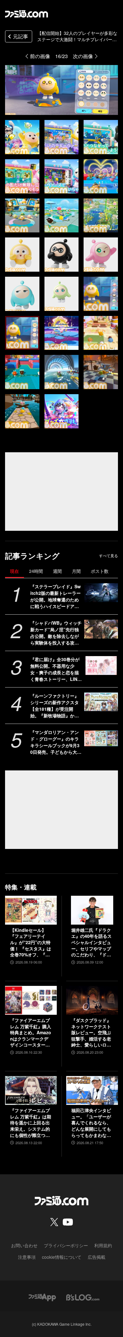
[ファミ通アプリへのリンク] (42, 1296)
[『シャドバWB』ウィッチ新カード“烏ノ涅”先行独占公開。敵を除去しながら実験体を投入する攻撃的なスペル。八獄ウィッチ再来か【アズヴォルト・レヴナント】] (101, 629)
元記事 (20, 36)
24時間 (36, 571)
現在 (14, 571)
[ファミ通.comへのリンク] (26, 14)
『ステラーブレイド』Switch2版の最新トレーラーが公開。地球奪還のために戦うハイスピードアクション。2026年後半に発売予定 (55, 596)
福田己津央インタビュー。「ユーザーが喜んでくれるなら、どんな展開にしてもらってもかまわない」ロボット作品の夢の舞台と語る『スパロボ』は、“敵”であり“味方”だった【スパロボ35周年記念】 (91, 1122)
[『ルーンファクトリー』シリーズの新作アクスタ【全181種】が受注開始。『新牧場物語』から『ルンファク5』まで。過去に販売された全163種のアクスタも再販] (101, 702)
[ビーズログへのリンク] (82, 1296)
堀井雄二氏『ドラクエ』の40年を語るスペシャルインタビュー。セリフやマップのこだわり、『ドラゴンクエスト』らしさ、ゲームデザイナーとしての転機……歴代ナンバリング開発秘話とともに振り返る (91, 942)
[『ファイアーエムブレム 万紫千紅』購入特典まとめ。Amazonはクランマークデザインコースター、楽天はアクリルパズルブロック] (31, 1000)
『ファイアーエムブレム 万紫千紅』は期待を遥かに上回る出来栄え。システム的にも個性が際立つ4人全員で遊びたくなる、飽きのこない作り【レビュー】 (30, 1122)
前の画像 (40, 56)
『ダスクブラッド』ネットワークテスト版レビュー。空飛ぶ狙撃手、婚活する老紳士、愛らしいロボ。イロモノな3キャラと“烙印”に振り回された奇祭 (91, 1032)
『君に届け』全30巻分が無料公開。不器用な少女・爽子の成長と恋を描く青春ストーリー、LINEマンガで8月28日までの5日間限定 (55, 669)
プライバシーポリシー (66, 1245)
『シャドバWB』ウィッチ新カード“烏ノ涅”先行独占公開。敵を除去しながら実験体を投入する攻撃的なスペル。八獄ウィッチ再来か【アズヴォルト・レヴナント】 (56, 633)
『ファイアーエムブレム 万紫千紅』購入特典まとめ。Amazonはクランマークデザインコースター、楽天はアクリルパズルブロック (30, 1032)
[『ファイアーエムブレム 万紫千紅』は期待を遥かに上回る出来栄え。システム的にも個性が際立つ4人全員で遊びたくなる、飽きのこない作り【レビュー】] (31, 1090)
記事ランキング (32, 555)
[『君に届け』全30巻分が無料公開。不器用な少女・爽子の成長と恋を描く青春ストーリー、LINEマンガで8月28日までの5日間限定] (101, 665)
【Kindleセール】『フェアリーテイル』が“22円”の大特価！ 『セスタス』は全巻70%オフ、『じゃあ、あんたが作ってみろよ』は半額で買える (30, 942)
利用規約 (103, 1245)
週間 (57, 571)
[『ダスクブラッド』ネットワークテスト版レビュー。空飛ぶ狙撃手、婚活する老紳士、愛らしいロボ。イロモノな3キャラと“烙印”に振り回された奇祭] (92, 1000)
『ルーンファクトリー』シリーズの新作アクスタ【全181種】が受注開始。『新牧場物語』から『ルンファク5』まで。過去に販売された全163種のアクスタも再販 (55, 706)
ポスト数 (99, 571)
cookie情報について (61, 1257)
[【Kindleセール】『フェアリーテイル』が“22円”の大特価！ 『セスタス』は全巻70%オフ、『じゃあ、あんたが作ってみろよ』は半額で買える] (31, 910)
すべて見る (108, 555)
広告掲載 (96, 1257)
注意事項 (27, 1257)
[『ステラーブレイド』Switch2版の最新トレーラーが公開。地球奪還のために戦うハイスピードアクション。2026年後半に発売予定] (101, 592)
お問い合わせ (24, 1245)
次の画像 (83, 56)
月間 (76, 571)
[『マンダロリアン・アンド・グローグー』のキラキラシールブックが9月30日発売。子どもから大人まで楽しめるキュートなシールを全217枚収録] (101, 738)
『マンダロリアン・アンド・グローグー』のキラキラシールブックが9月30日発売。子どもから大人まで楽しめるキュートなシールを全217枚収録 (55, 742)
